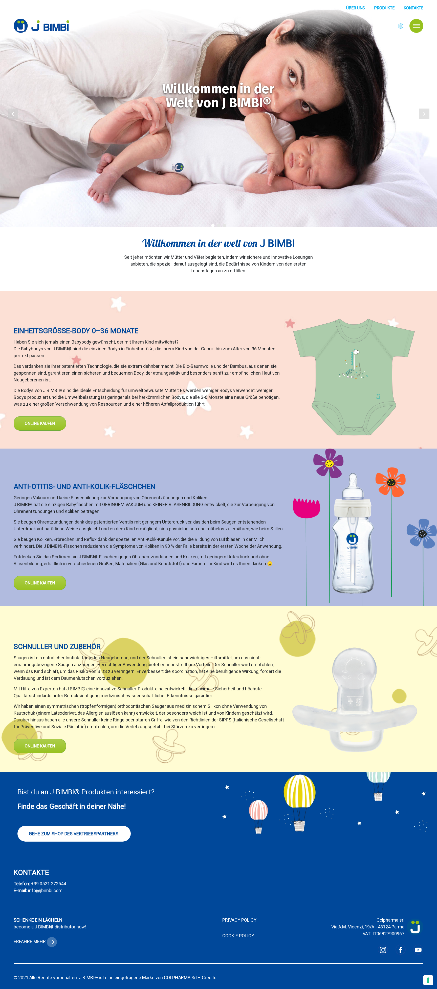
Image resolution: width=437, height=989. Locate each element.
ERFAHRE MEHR (30, 941)
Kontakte (413, 8)
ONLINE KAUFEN (40, 423)
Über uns (355, 8)
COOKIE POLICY (238, 935)
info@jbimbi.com (45, 890)
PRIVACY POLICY (239, 920)
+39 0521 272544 (48, 883)
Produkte (384, 8)
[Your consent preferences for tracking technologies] (428, 980)
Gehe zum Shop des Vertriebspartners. (74, 833)
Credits (209, 977)
